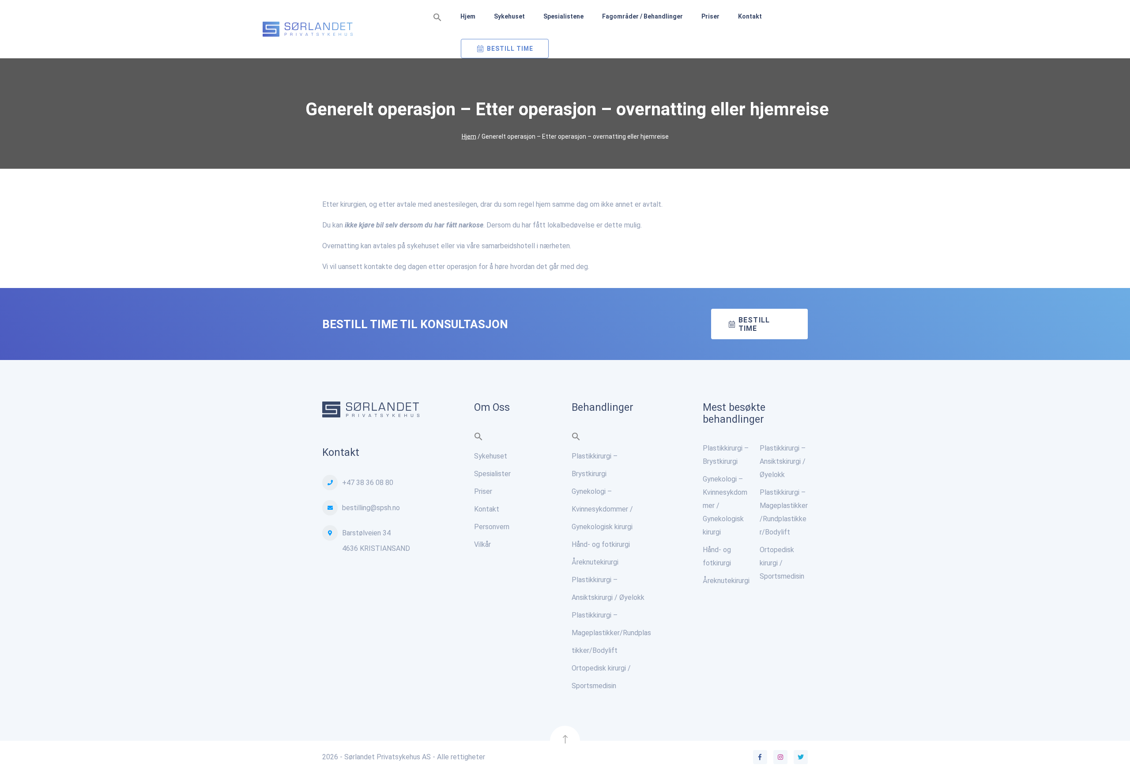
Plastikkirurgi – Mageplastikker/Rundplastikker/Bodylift (611, 633)
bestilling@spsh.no (371, 508)
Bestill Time (510, 48)
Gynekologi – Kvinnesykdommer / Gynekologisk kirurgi (602, 509)
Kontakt (750, 16)
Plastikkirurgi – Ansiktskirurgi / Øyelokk (783, 461)
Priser (710, 16)
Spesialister (492, 474)
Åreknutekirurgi (595, 562)
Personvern (491, 527)
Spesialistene (563, 16)
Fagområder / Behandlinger (642, 16)
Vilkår (482, 544)
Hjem (467, 16)
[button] (437, 18)
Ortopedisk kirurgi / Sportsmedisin (782, 563)
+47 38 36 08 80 (367, 482)
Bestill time (754, 324)
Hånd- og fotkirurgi (601, 544)
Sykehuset (509, 16)
